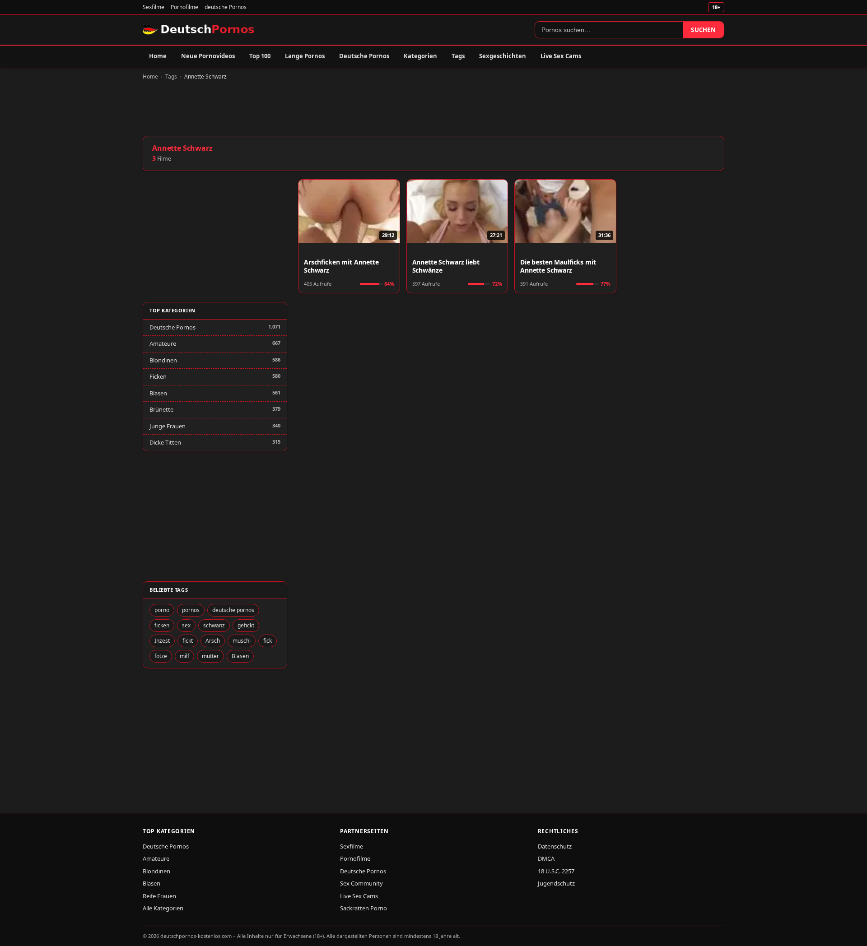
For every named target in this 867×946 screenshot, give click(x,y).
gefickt (246, 625)
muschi (242, 641)
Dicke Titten (165, 442)
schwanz (214, 625)
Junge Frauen (167, 426)
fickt (187, 641)
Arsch (212, 641)
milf (184, 656)
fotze (160, 656)
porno (161, 610)
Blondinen (163, 360)
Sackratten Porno (363, 908)
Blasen (158, 393)
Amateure (162, 343)
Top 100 (259, 56)
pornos (191, 610)
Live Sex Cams (561, 56)
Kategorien (420, 56)
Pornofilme (184, 7)
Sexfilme (153, 7)
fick (267, 641)
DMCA (546, 858)
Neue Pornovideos (208, 56)
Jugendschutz (556, 883)
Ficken (158, 376)
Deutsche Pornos (364, 56)
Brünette (161, 409)
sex (186, 625)
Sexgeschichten (502, 56)
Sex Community (361, 883)
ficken (161, 625)
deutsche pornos (233, 610)
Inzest (162, 641)
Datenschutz (555, 846)
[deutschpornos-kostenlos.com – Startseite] (199, 30)
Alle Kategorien (163, 908)
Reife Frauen (159, 896)
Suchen (703, 30)
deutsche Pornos (226, 7)
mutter (210, 656)
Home (158, 56)
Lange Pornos (305, 56)
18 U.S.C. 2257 (556, 871)
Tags (458, 56)
